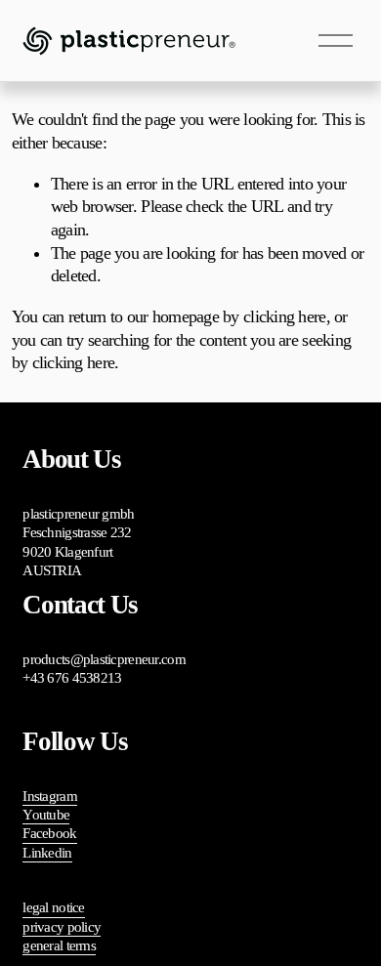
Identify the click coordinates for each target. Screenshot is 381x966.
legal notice (53, 907)
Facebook (49, 833)
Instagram (49, 796)
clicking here (284, 316)
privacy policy (61, 927)
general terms (59, 945)
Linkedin (46, 853)
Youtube (45, 814)
